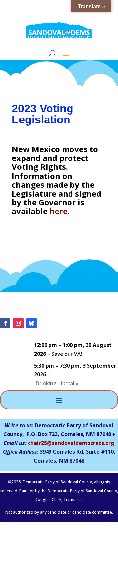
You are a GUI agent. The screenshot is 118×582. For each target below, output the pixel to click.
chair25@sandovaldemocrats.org (71, 443)
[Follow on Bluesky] (31, 323)
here (58, 211)
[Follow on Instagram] (18, 323)
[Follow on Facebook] (5, 323)
